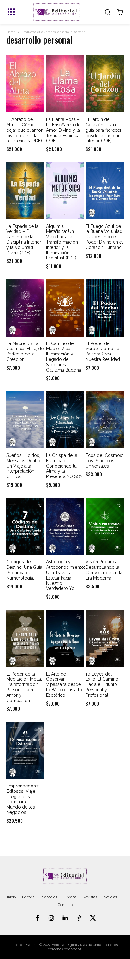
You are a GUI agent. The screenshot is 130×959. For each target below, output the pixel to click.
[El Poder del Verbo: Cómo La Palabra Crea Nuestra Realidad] (105, 308)
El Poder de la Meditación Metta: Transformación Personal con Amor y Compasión (24, 687)
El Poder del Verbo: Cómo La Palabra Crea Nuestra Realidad (103, 351)
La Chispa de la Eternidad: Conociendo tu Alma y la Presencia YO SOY (64, 466)
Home (10, 31)
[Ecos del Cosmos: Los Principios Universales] (105, 419)
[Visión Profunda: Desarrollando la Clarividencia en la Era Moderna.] (105, 526)
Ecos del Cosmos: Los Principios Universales (104, 461)
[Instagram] (51, 919)
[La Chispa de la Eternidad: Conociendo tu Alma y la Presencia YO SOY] (65, 419)
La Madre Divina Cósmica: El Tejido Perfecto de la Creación (25, 351)
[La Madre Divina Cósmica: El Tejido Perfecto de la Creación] (25, 308)
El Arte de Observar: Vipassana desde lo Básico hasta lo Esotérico (64, 684)
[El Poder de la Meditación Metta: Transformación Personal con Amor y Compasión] (25, 638)
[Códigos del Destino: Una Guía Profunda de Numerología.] (25, 526)
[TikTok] (79, 919)
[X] (93, 919)
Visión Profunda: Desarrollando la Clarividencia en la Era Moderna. (104, 569)
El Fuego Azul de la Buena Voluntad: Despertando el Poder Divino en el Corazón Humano (104, 237)
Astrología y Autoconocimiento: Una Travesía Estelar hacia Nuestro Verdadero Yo (65, 575)
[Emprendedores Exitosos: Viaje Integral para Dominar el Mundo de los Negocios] (25, 750)
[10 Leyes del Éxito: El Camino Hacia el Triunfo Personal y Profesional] (105, 638)
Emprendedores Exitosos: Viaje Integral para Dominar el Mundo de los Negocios (23, 799)
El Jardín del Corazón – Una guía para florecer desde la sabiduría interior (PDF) (104, 130)
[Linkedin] (65, 919)
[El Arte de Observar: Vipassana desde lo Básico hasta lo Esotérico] (65, 638)
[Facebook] (37, 919)
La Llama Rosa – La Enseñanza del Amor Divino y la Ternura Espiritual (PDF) (64, 130)
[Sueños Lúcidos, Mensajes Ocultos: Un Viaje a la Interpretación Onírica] (25, 419)
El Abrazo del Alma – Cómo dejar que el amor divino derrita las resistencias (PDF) (24, 130)
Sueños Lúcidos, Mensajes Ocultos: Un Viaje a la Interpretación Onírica (25, 466)
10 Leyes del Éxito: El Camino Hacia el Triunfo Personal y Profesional (102, 684)
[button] (107, 12)
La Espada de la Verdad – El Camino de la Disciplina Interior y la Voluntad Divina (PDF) (23, 239)
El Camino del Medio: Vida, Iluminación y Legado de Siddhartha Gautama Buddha (63, 357)
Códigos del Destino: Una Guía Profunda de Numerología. (24, 569)
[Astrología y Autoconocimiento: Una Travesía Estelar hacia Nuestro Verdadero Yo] (65, 526)
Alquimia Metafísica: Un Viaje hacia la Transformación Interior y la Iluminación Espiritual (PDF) (62, 242)
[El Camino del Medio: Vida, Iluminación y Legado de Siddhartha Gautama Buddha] (65, 308)
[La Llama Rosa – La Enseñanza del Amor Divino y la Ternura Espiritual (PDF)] (65, 83)
